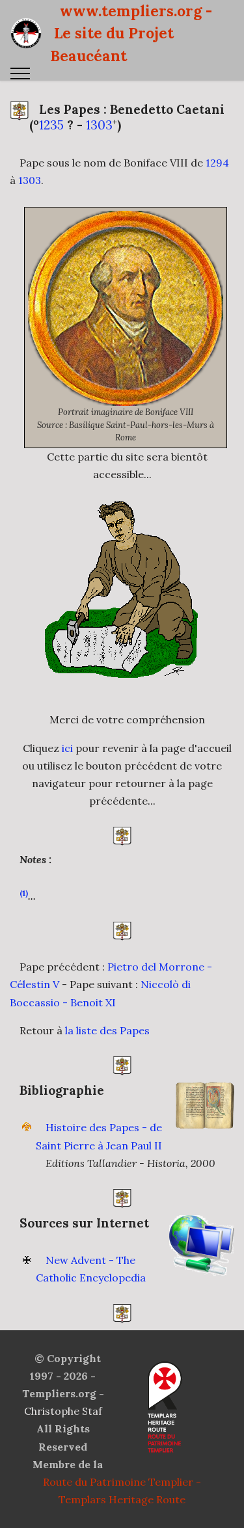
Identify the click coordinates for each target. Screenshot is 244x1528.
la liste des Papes (107, 1030)
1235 (51, 125)
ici (67, 748)
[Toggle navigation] (20, 73)
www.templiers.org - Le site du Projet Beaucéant (131, 33)
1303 (99, 125)
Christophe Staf (63, 1410)
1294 (217, 162)
